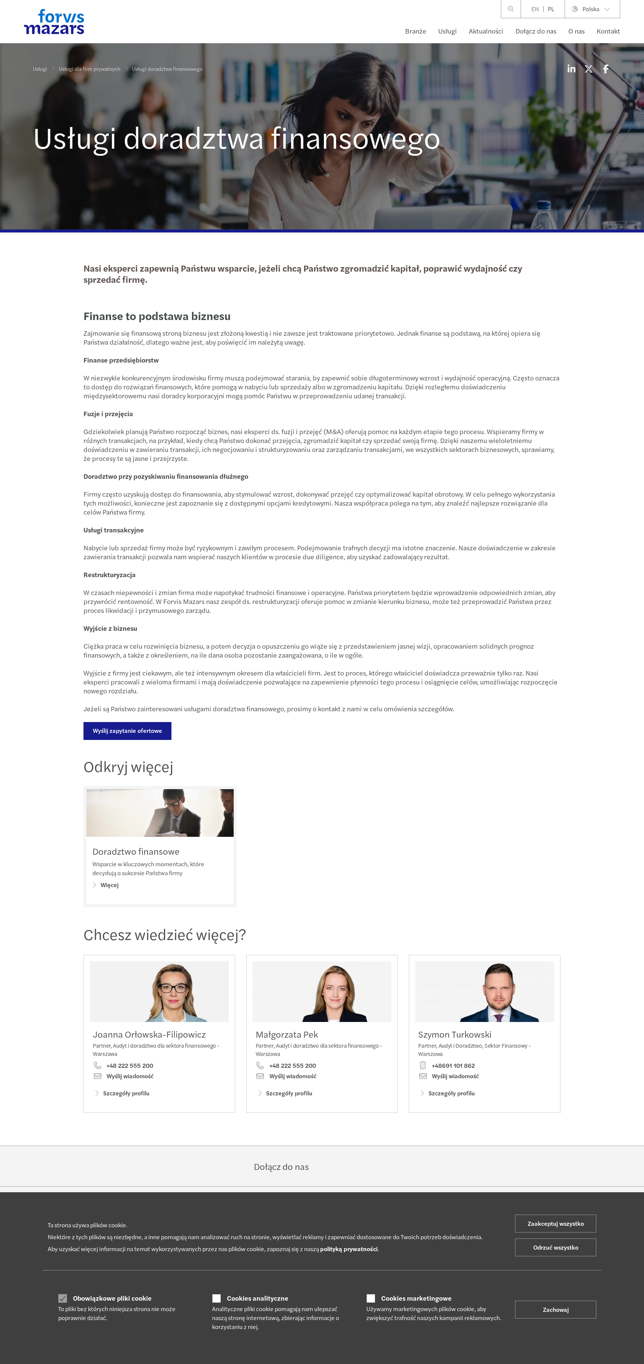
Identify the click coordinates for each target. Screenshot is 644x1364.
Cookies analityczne (257, 1298)
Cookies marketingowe (416, 1298)
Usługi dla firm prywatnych (89, 68)
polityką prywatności (349, 1248)
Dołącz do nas (535, 30)
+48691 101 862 (452, 1065)
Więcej (110, 884)
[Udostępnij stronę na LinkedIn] (571, 68)
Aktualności (486, 30)
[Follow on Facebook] (365, 1166)
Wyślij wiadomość (129, 1076)
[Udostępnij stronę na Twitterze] (588, 68)
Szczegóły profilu (126, 1093)
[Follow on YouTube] (383, 1166)
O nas (576, 30)
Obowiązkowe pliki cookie (112, 1298)
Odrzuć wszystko (555, 1247)
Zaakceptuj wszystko (556, 1223)
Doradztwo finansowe (136, 851)
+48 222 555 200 (129, 1065)
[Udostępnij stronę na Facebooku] (605, 68)
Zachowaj (556, 1309)
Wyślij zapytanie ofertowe (127, 730)
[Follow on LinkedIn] (330, 1166)
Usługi (447, 30)
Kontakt (608, 30)
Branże (415, 30)
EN (535, 8)
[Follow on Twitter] (348, 1166)
